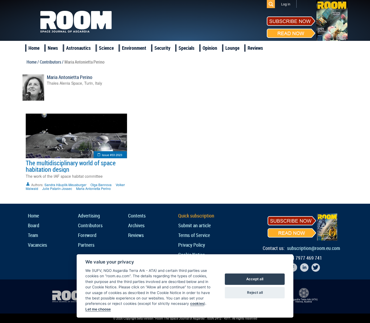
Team (33, 235)
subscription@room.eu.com (313, 248)
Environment (134, 48)
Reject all (255, 292)
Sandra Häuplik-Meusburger (65, 184)
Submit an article (194, 225)
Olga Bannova (101, 184)
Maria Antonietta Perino (69, 77)
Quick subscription (196, 215)
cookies (197, 303)
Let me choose (98, 309)
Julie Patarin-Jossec (57, 188)
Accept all (254, 279)
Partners (86, 245)
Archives (136, 225)
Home (34, 48)
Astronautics (78, 48)
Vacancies (37, 245)
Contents (137, 215)
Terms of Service (194, 235)
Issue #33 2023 (112, 155)
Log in (285, 4)
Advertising (89, 215)
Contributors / (51, 62)
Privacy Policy (191, 245)
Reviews (255, 48)
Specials (186, 48)
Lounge (232, 48)
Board (33, 225)
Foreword (87, 235)
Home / (33, 62)
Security (162, 48)
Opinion (210, 48)
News (53, 48)
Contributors (90, 225)
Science (106, 48)
